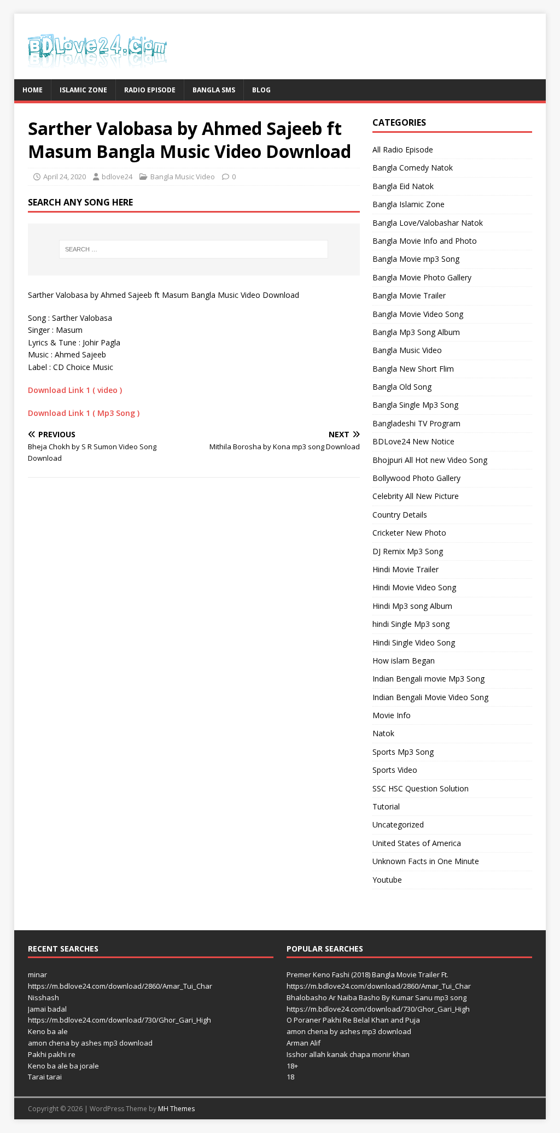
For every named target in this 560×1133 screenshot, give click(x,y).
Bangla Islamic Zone (408, 204)
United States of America (416, 843)
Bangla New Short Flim (413, 368)
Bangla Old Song (401, 386)
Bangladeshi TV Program (416, 423)
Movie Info (391, 715)
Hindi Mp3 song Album (412, 606)
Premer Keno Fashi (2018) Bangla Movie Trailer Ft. (367, 974)
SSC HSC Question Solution (420, 788)
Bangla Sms (213, 90)
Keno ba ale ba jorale (63, 1066)
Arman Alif (303, 1043)
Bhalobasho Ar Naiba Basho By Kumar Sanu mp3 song (376, 997)
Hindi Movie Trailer (405, 569)
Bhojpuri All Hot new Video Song (429, 460)
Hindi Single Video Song (413, 642)
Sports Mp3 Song (403, 752)
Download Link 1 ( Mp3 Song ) (83, 413)
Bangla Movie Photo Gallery (421, 277)
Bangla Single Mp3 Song (415, 405)
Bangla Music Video (182, 176)
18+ (292, 1066)
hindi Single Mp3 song (411, 624)
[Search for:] (193, 249)
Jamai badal (47, 1009)
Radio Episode (150, 90)
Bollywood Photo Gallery (416, 478)
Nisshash (43, 997)
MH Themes (176, 1108)
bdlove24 (117, 176)
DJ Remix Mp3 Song (407, 551)
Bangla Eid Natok (403, 186)
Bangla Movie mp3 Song (415, 259)
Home (32, 90)
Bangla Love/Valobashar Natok (427, 223)
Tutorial (386, 806)
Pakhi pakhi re (51, 1054)
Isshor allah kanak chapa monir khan (348, 1054)
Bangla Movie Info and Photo (424, 241)
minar (37, 974)
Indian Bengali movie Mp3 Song (428, 678)
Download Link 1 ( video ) (75, 390)
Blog (261, 90)
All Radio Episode (402, 149)
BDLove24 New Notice (413, 441)
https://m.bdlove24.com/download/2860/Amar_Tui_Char (120, 986)
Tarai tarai (45, 1077)
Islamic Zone (83, 90)
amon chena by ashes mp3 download (90, 1043)
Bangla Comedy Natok (412, 167)
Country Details (399, 514)
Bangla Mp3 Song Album (416, 332)
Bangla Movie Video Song (417, 314)
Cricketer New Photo (409, 532)
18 (290, 1077)
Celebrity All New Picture (415, 496)
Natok (383, 733)
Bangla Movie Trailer (409, 295)
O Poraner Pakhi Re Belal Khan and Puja (353, 1020)
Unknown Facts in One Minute (425, 861)
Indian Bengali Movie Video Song (430, 697)
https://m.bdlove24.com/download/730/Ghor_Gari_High (119, 1020)
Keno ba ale (48, 1031)
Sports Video (394, 770)
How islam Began (403, 660)
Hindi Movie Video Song (414, 587)
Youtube (387, 879)
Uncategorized (398, 824)
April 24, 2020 (64, 176)
